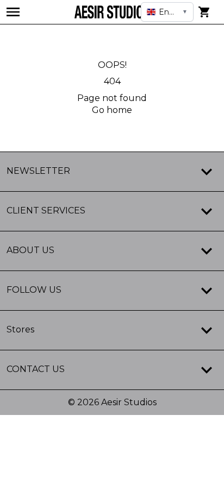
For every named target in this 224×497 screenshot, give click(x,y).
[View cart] (204, 12)
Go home (112, 110)
